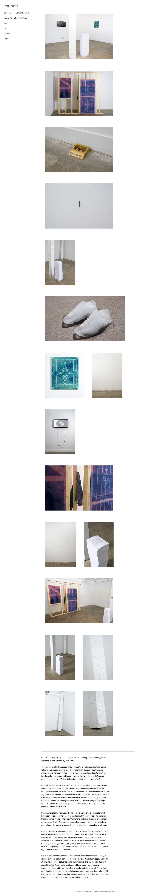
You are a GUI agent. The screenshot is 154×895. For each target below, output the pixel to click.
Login (6, 38)
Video (6, 23)
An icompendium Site (107, 891)
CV (5, 28)
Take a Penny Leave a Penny (16, 18)
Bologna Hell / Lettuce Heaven (16, 12)
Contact (7, 33)
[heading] (11, 6)
